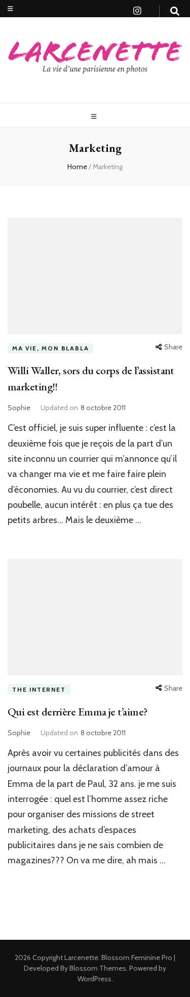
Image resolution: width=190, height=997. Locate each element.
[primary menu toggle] (95, 116)
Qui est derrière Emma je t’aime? (77, 711)
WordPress (94, 978)
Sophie (19, 407)
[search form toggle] (174, 11)
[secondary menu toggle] (10, 9)
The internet (39, 689)
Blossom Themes (97, 968)
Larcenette (81, 957)
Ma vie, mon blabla (50, 348)
